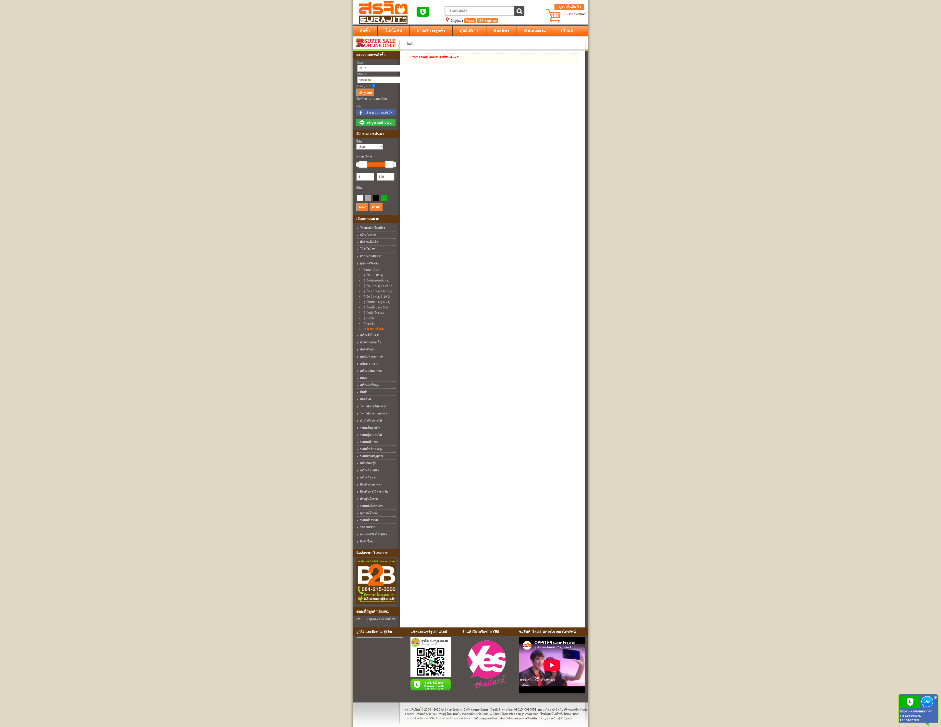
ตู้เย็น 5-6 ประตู (372, 275)
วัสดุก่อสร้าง (367, 527)
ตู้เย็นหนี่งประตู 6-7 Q (375, 302)
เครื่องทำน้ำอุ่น (369, 385)
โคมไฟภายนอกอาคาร (374, 413)
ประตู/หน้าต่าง (369, 498)
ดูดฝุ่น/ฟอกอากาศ (371, 356)
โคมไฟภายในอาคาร (373, 406)
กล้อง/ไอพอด (368, 235)
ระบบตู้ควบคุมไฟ (371, 434)
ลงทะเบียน (380, 99)
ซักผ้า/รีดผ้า (367, 349)
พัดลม (364, 378)
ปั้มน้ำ (364, 392)
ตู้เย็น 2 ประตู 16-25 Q (376, 286)
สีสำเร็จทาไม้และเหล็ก (374, 491)
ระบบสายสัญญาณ (371, 456)
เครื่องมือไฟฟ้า (369, 470)
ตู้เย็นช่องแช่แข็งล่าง (375, 280)
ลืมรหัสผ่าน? (364, 99)
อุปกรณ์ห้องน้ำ (369, 513)
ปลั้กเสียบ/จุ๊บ (368, 463)
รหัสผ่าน (362, 74)
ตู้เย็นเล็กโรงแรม (372, 313)
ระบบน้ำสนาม (369, 520)
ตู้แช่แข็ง (368, 323)
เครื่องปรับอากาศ (371, 370)
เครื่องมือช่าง (368, 477)
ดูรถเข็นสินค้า (570, 7)
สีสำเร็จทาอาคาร (371, 484)
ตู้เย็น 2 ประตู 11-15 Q (376, 291)
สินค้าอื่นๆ (366, 541)
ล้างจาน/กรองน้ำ (370, 342)
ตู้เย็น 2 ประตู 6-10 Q (375, 296)
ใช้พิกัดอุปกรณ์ (487, 21)
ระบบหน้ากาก (369, 442)
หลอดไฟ (365, 399)
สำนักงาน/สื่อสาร (370, 256)
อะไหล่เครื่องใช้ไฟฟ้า (373, 534)
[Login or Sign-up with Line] (376, 125)
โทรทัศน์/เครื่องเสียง (372, 228)
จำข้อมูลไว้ (363, 86)
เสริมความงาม (369, 363)
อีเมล (360, 62)
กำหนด (470, 21)
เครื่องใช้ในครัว (370, 335)
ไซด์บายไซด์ (370, 269)
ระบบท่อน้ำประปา (371, 506)
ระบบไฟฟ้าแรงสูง (371, 449)
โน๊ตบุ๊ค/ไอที (367, 249)
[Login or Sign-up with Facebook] (376, 114)
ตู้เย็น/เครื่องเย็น (370, 263)
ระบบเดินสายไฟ (370, 427)
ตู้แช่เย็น (367, 318)
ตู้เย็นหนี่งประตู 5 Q (374, 307)
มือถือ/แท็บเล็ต (369, 242)
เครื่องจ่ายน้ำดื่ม (372, 329)
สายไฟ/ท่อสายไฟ (371, 420)
